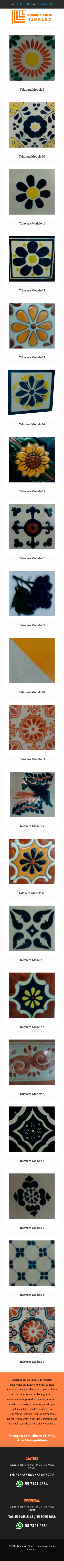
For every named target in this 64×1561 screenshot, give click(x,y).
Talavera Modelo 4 (32, 1027)
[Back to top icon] (57, 1554)
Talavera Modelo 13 (32, 357)
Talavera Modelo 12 (32, 290)
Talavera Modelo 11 (32, 223)
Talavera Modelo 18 (32, 692)
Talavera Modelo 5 (32, 1094)
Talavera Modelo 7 (32, 1228)
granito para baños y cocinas (37, 1423)
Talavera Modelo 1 (32, 89)
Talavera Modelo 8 (32, 1295)
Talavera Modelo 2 (32, 826)
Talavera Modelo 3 (32, 960)
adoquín (51, 1399)
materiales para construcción (38, 1389)
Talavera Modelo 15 (32, 491)
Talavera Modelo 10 (32, 156)
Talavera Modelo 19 (32, 759)
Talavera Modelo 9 (32, 1362)
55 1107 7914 (46, 1475)
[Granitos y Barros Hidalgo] (32, 17)
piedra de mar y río (41, 1409)
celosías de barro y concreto (24, 1404)
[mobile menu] (59, 15)
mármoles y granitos (41, 1394)
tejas (26, 1409)
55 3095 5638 (46, 1517)
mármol (24, 1418)
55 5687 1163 (23, 3)
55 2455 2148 (44, 3)
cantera (41, 1399)
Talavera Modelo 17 (32, 625)
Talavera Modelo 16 (32, 558)
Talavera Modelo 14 (32, 424)
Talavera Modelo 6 (32, 1161)
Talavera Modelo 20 (32, 893)
